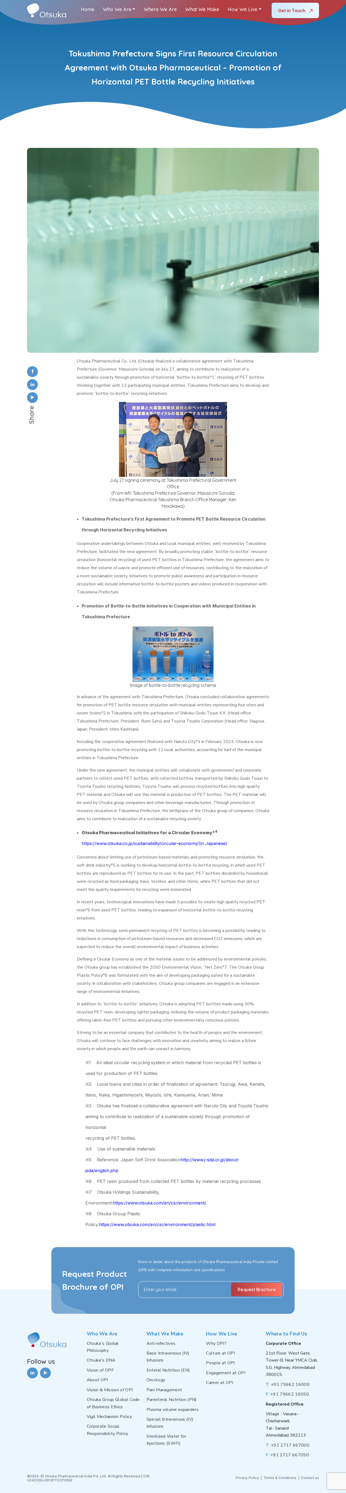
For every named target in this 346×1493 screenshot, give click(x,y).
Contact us (310, 1478)
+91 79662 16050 (287, 1394)
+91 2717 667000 (288, 1445)
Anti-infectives (161, 1343)
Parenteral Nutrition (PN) (172, 1400)
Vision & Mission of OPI (110, 1390)
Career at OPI (219, 1383)
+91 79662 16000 (288, 1384)
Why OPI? (216, 1343)
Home (87, 9)
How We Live (242, 9)
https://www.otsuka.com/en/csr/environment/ (159, 1203)
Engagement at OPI (225, 1373)
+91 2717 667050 (287, 1455)
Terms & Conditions (280, 1478)
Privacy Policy (247, 1478)
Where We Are (160, 9)
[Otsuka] (46, 10)
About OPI (97, 1380)
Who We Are (117, 9)
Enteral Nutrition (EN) (168, 1370)
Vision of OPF (100, 1370)
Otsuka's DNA (101, 1360)
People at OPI (220, 1363)
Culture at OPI (220, 1353)
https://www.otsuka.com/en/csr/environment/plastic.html (157, 1224)
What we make (202, 9)
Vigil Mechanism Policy (109, 1417)
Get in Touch (292, 10)
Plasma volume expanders (173, 1410)
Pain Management (164, 1390)
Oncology (156, 1380)
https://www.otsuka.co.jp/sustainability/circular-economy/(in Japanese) (154, 843)
